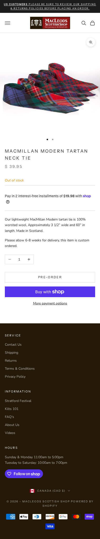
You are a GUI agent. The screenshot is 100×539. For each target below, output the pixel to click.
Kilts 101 (11, 409)
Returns (11, 360)
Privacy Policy (15, 376)
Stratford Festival (18, 401)
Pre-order (50, 277)
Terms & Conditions (20, 368)
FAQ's (9, 417)
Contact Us (13, 344)
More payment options (50, 303)
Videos (10, 433)
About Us (12, 425)
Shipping (11, 352)
